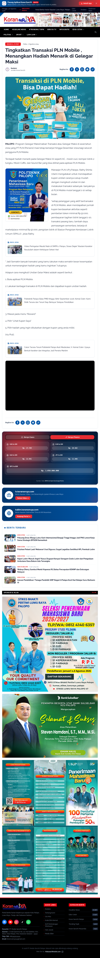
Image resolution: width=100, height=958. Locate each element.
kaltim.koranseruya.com (26, 510)
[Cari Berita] (95, 32)
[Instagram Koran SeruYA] (16, 922)
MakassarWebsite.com (53, 951)
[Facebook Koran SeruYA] (4, 922)
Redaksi (83, 10)
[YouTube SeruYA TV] (10, 922)
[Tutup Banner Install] (96, 3)
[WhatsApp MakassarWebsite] (62, 951)
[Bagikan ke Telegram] (87, 69)
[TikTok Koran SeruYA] (22, 922)
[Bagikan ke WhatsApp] (82, 69)
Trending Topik (74, 924)
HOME (6, 29)
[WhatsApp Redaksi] (28, 922)
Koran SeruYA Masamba (77, 929)
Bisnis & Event (13, 44)
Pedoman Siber (92, 10)
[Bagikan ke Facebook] (72, 69)
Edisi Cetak (74, 10)
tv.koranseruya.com (24, 491)
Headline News (74, 910)
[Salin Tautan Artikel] (92, 69)
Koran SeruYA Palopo (76, 919)
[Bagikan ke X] (77, 69)
